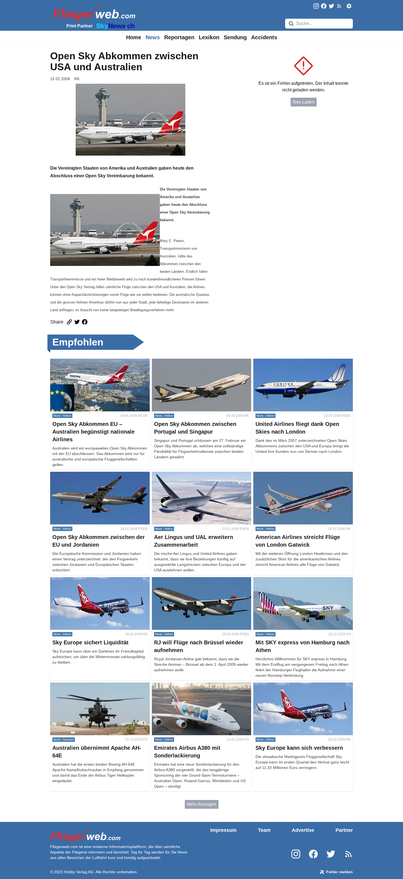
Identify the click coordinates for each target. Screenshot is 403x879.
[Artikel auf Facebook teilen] (84, 322)
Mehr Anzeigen (201, 804)
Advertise (303, 830)
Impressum (223, 830)
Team (264, 830)
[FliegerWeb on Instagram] (316, 6)
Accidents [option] (264, 37)
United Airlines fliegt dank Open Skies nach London (295, 365)
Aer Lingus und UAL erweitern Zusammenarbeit (198, 475)
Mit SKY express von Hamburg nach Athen (294, 580)
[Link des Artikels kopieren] (69, 322)
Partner (344, 830)
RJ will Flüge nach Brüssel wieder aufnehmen (196, 580)
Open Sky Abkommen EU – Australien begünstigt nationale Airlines (97, 365)
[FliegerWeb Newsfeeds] (339, 6)
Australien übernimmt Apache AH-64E (87, 685)
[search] (291, 23)
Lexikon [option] (209, 37)
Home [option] (133, 37)
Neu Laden (303, 102)
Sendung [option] (235, 37)
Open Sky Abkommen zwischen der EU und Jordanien (92, 478)
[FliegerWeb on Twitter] (331, 6)
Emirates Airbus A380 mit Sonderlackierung (194, 685)
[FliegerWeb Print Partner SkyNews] (114, 26)
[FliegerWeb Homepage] (93, 12)
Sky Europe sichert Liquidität (78, 580)
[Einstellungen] (349, 6)
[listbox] (133, 37)
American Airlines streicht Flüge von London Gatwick (296, 478)
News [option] (153, 37)
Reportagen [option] (179, 37)
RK (77, 79)
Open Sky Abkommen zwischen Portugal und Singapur (196, 365)
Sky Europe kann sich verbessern (286, 685)
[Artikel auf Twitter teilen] (77, 322)
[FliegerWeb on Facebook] (324, 6)
